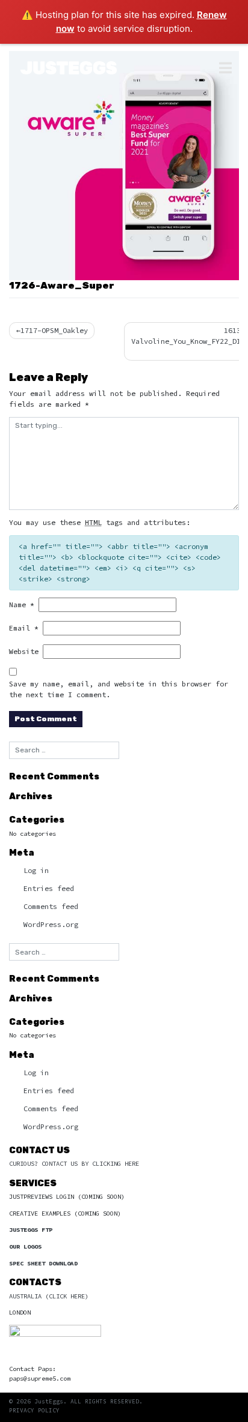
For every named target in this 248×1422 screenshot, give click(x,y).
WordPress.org (50, 924)
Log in (36, 870)
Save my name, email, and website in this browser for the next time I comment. (118, 689)
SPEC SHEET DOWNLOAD (43, 1263)
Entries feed (48, 888)
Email (24, 627)
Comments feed (50, 906)
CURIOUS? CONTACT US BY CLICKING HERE (74, 1164)
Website (24, 651)
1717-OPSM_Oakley (54, 330)
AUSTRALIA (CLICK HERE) (48, 1296)
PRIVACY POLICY (34, 1410)
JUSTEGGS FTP (30, 1230)
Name (21, 604)
